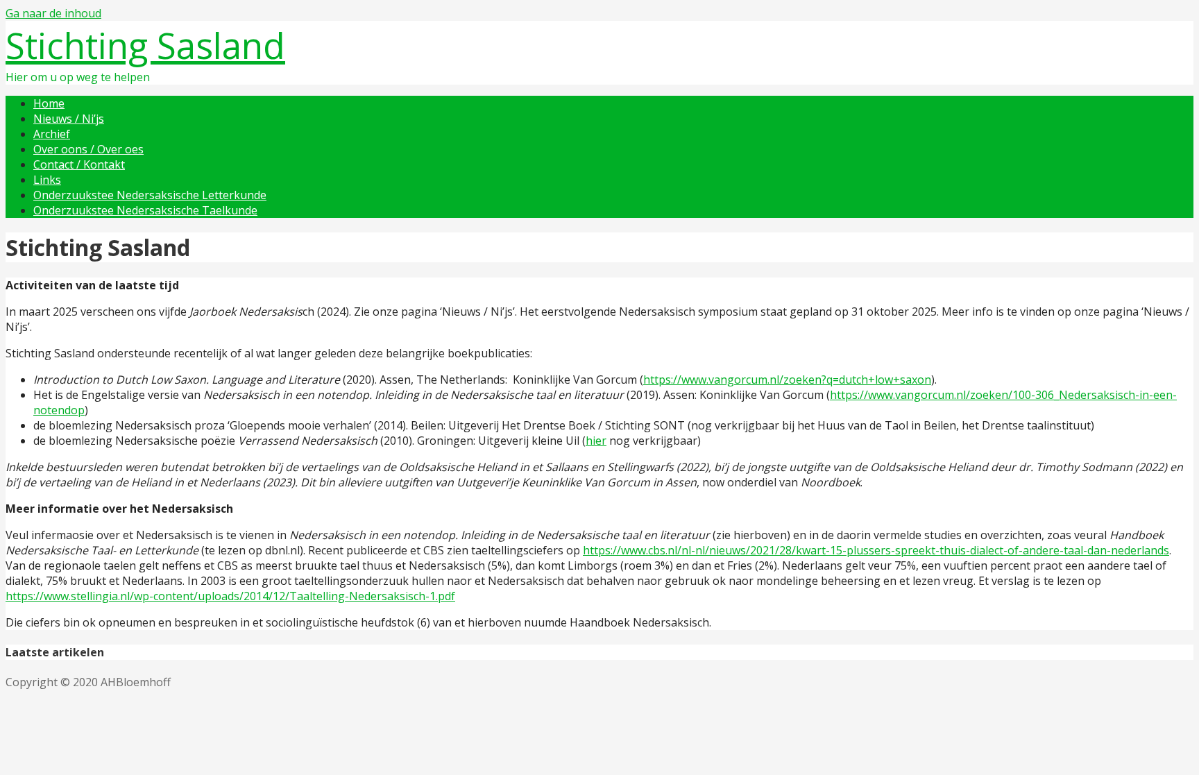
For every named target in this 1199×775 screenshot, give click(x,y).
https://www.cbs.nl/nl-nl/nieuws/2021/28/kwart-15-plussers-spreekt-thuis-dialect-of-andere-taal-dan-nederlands (876, 550)
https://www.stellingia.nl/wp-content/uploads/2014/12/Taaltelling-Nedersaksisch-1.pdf (230, 596)
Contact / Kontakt (79, 164)
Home (49, 103)
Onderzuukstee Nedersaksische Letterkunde (149, 195)
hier (596, 440)
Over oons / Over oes (88, 149)
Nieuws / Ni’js (68, 118)
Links (47, 179)
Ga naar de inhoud (53, 13)
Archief (51, 134)
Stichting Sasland (145, 45)
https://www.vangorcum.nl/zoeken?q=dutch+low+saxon (787, 379)
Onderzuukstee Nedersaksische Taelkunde (145, 210)
